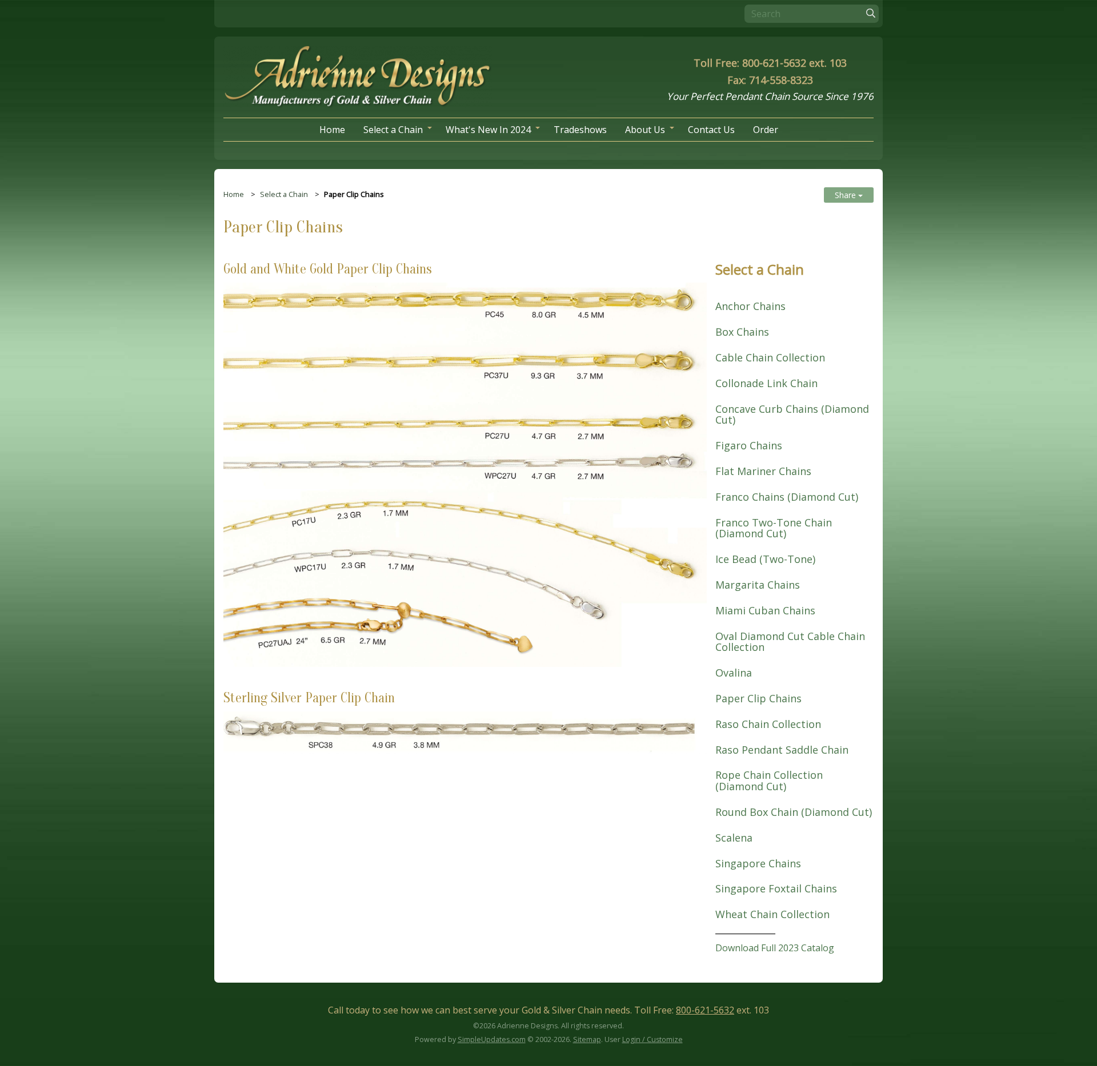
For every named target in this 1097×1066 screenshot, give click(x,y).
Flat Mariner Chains (763, 471)
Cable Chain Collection (770, 357)
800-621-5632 (705, 1010)
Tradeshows (580, 129)
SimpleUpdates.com (492, 1039)
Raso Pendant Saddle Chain (781, 750)
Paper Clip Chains (758, 698)
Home (332, 129)
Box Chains (742, 332)
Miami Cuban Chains (765, 610)
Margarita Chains (757, 585)
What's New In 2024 (488, 129)
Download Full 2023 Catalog (774, 948)
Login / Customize (652, 1039)
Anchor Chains (750, 306)
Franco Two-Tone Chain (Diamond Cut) (773, 528)
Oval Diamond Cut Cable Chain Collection (790, 641)
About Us (645, 129)
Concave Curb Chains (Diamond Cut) (792, 414)
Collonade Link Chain (766, 383)
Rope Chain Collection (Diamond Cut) (769, 780)
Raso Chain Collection (768, 724)
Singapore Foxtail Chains (776, 888)
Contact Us (711, 129)
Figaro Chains (748, 445)
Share (846, 195)
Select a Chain (393, 129)
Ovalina (733, 672)
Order (765, 129)
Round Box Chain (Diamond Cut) (793, 812)
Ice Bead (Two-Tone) (765, 559)
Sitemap (587, 1039)
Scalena (733, 837)
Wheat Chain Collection (772, 914)
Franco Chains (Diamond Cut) (786, 497)
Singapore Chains (758, 863)
